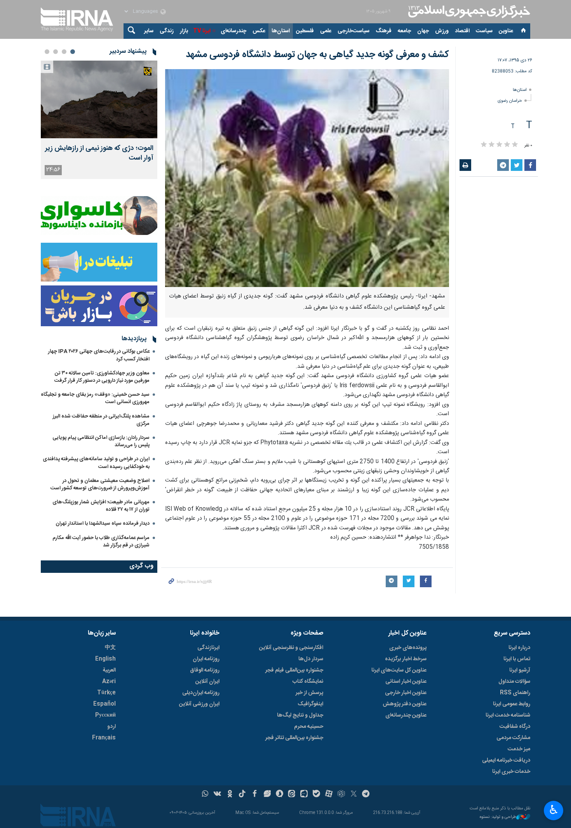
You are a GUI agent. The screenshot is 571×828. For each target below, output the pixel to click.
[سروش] (279, 794)
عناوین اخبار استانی (406, 681)
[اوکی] (230, 794)
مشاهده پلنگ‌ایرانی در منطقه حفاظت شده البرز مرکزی (101, 420)
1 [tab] (72, 51)
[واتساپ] (205, 794)
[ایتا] (292, 794)
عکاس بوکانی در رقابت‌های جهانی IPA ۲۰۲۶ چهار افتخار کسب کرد (99, 355)
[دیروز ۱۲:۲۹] (99, 99)
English (105, 659)
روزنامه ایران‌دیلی (200, 693)
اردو (111, 726)
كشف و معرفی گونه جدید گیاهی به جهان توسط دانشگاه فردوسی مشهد (317, 55)
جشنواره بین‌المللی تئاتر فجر (294, 738)
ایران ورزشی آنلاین (199, 704)
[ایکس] (353, 794)
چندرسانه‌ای (233, 31)
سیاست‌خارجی (353, 31)
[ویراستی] (267, 794)
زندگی (167, 31)
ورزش (442, 31)
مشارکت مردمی (513, 738)
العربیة (109, 670)
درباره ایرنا (519, 647)
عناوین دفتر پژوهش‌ (405, 704)
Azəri (109, 681)
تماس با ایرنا (516, 659)
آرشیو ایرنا (519, 670)
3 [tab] (55, 51)
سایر (148, 31)
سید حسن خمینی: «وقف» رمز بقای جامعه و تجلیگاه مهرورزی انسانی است (95, 398)
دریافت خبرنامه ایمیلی (506, 760)
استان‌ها (281, 31)
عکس (258, 31)
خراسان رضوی (510, 100)
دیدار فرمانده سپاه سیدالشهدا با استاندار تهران (103, 523)
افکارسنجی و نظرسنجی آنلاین (291, 647)
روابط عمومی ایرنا (511, 704)
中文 (110, 647)
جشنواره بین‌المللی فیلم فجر (294, 670)
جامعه (404, 31)
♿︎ (553, 810)
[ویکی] (217, 794)
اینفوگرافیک (310, 704)
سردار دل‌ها (310, 659)
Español (104, 704)
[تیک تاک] (242, 794)
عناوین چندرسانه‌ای (406, 715)
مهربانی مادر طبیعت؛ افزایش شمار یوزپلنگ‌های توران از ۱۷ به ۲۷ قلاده (101, 506)
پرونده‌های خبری (408, 647)
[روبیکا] (341, 794)
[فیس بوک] (254, 794)
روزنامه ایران (206, 659)
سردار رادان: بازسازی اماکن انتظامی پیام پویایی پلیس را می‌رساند (101, 441)
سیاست (484, 31)
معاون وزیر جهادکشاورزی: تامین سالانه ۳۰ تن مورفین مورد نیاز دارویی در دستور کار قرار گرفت (102, 377)
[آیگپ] (304, 794)
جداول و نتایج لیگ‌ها (300, 715)
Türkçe (106, 693)
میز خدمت (519, 749)
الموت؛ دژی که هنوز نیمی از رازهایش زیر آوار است (99, 153)
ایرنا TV (202, 31)
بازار (184, 31)
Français (104, 738)
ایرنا (468, 11)
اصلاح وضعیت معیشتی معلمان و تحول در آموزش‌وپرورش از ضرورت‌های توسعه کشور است (100, 484)
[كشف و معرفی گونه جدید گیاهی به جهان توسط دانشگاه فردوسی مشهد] (307, 178)
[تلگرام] (366, 794)
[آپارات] (329, 794)
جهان (423, 31)
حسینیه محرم (308, 726)
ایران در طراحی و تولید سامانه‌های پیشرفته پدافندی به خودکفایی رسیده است (96, 463)
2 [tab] (64, 51)
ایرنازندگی (208, 647)
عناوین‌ (506, 31)
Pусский (105, 715)
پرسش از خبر (309, 693)
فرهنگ (384, 31)
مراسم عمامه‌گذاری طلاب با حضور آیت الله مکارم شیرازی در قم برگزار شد (101, 542)
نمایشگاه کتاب (307, 681)
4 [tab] (47, 51)
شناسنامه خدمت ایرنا (508, 715)
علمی (325, 31)
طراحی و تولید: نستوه (498, 817)
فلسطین (305, 31)
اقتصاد (462, 31)
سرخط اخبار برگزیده (406, 659)
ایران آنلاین (207, 681)
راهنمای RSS (515, 693)
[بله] (316, 794)
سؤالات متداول (514, 681)
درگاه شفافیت (515, 726)
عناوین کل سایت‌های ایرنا (399, 670)
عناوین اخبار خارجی (406, 693)
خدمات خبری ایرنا (511, 771)
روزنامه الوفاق (204, 670)
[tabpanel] (99, 120)
